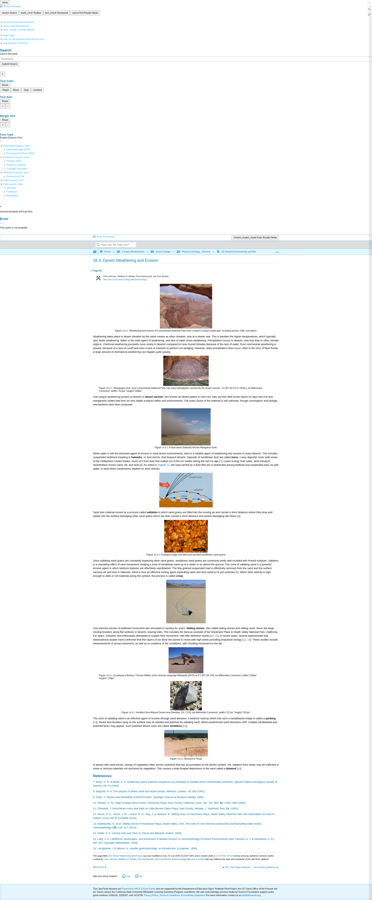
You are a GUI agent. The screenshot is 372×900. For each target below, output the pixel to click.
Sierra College (163, 251)
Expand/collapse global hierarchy (96, 252)
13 (248, 639)
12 (244, 639)
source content (198, 859)
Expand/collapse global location (277, 251)
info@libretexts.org (251, 895)
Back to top (98, 867)
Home (107, 251)
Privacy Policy (151, 895)
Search (98, 244)
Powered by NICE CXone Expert (139, 889)
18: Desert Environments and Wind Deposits (244, 251)
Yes (128, 876)
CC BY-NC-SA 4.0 (224, 856)
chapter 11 (164, 465)
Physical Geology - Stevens (196, 251)
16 (239, 768)
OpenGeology (140, 279)
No (140, 876)
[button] (12, 191)
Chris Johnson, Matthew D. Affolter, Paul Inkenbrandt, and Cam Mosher (137, 859)
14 (95, 722)
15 (184, 726)
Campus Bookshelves (133, 251)
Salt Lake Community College (116, 279)
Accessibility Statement (193, 895)
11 (216, 635)
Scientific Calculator (17, 168)
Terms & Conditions (170, 895)
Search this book (8, 54)
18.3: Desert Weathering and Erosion (125, 856)
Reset (5, 85)
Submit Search (9, 64)
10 (212, 635)
